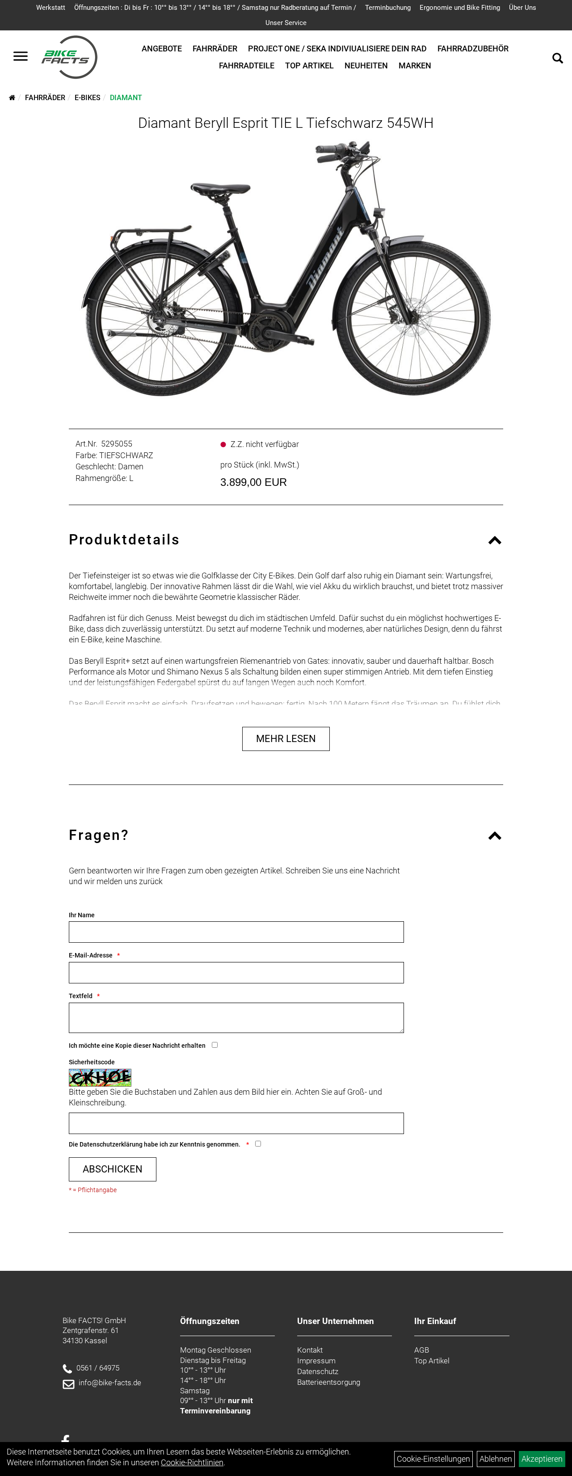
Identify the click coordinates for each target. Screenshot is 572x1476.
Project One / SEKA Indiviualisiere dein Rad (337, 48)
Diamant (126, 97)
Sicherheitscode (92, 1062)
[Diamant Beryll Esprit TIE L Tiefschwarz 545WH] (286, 268)
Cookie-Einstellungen (433, 1458)
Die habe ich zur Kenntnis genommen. (155, 1144)
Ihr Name (82, 915)
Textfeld (81, 995)
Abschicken (113, 1169)
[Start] (12, 97)
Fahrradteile (246, 65)
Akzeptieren (542, 1458)
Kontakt (310, 1349)
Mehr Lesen (286, 738)
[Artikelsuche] (557, 59)
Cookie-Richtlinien (192, 1462)
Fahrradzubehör (473, 48)
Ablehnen (495, 1458)
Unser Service (286, 23)
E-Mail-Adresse (91, 955)
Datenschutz (317, 1371)
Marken (415, 65)
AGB (421, 1349)
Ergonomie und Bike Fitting (460, 8)
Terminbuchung (388, 8)
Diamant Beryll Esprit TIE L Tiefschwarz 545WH (286, 122)
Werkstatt (50, 8)
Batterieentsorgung (328, 1382)
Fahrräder (215, 48)
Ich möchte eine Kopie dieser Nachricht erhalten (137, 1045)
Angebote (162, 48)
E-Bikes (88, 97)
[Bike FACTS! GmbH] (69, 57)
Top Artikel (309, 65)
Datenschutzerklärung (111, 1144)
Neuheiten (366, 65)
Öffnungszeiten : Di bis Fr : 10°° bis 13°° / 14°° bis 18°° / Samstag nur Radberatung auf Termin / (215, 8)
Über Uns (522, 8)
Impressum (316, 1360)
